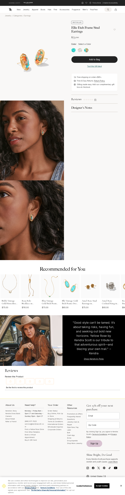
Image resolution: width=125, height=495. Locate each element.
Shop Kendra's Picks (94, 359)
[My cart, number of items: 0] (116, 9)
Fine (55, 10)
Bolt (68, 433)
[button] (10, 381)
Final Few (94, 10)
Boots (43, 10)
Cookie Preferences (84, 486)
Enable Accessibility (110, 3)
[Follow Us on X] (98, 469)
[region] (62, 486)
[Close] (121, 485)
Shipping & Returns (55, 419)
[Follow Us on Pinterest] (104, 469)
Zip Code (92, 425)
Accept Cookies (102, 486)
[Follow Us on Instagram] (87, 469)
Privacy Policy (30, 488)
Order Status (52, 411)
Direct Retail (10, 419)
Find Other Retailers (32, 432)
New (19, 10)
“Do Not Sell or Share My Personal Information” (48, 490)
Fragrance (76, 10)
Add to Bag (94, 59)
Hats (49, 10)
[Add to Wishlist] (114, 29)
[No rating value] (88, 99)
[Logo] (10, 9)
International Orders (55, 424)
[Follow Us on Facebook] (93, 469)
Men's (85, 10)
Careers (8, 416)
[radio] (73, 50)
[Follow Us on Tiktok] (109, 469)
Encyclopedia (72, 441)
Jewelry (26, 10)
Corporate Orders (54, 429)
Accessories (64, 10)
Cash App (71, 435)
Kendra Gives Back (12, 413)
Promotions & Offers (75, 414)
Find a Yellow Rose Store (34, 429)
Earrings (27, 16)
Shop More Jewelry (74, 443)
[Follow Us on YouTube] (115, 469)
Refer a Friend (10, 421)
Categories (17, 16)
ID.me (69, 438)
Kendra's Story (11, 411)
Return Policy (99, 81)
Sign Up (94, 443)
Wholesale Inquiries (55, 427)
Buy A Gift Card (31, 440)
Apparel (35, 10)
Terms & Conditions (55, 421)
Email (90, 416)
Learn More (113, 462)
